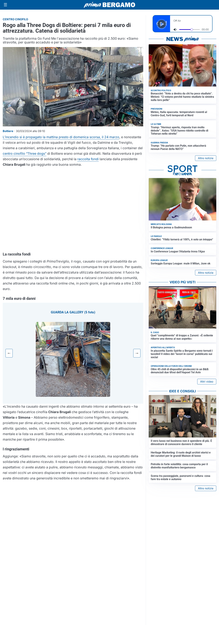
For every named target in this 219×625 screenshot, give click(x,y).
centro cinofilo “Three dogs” (24, 153)
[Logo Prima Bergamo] (109, 5)
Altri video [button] (206, 381)
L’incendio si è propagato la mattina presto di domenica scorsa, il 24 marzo (61, 137)
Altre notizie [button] (205, 158)
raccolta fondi (88, 159)
